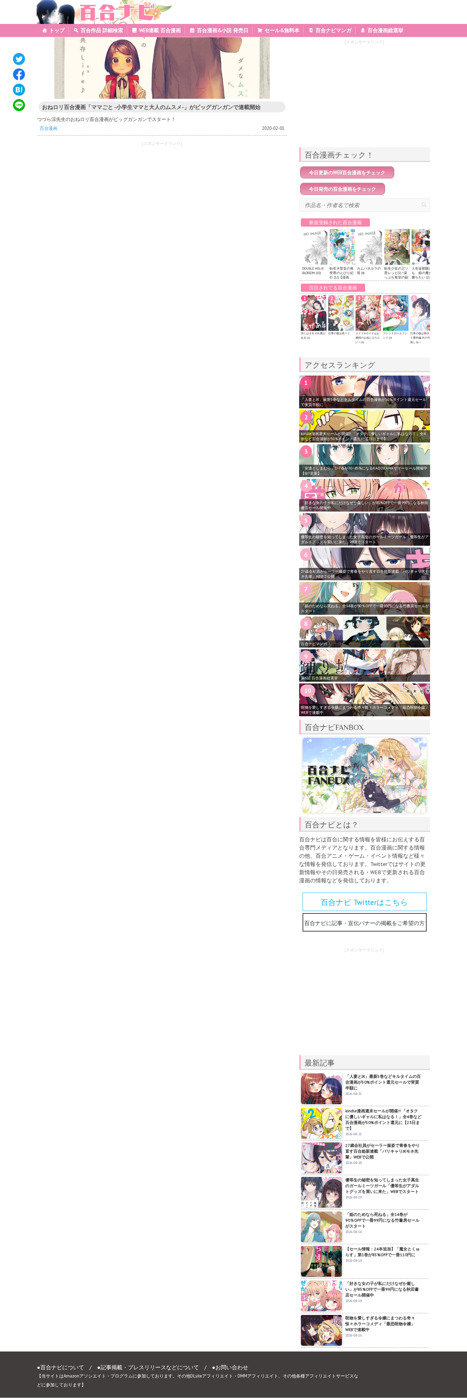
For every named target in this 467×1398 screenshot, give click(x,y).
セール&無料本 (282, 30)
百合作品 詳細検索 (102, 30)
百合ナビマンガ (333, 30)
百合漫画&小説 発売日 (223, 30)
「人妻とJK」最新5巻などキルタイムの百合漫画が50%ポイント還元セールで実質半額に (363, 402)
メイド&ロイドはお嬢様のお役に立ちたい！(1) (368, 337)
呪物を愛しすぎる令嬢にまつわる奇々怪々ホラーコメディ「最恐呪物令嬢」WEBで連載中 (365, 710)
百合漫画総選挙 (385, 30)
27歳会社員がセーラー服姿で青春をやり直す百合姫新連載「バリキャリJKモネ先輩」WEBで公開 (365, 574)
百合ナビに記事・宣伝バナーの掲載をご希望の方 (364, 923)
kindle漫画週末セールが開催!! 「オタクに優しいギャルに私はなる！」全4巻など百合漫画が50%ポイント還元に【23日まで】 (363, 436)
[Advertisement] (96, 197)
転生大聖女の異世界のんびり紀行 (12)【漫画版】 (341, 275)
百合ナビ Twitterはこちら (364, 902)
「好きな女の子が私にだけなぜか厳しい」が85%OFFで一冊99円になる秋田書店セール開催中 (364, 505)
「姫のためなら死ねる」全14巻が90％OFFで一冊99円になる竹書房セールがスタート (365, 608)
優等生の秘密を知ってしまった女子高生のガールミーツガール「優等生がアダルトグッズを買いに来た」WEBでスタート (365, 539)
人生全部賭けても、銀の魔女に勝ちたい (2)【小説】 (424, 275)
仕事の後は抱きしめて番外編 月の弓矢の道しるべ (423, 337)
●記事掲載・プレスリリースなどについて (148, 1367)
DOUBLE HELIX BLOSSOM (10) (313, 270)
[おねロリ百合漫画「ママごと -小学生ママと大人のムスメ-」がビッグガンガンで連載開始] (162, 68)
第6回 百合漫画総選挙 (319, 678)
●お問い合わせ (230, 1367)
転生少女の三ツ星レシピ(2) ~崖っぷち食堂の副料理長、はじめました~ (396, 277)
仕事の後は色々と (339, 333)
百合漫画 (48, 128)
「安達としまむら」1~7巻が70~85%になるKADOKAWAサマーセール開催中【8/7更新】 (364, 471)
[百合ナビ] (100, 4)
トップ (57, 30)
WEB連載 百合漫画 (160, 30)
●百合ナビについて (60, 1367)
